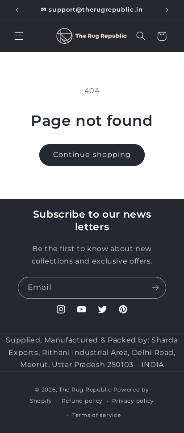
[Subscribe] (155, 288)
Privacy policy (133, 401)
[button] (18, 36)
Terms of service (96, 415)
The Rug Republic (85, 390)
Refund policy (82, 401)
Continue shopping (92, 154)
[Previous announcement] (17, 10)
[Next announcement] (167, 10)
